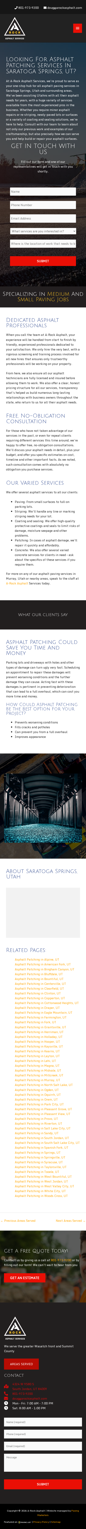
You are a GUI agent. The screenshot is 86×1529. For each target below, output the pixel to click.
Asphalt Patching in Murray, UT (37, 1080)
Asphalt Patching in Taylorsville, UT (41, 1166)
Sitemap (56, 1522)
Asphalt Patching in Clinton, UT (38, 993)
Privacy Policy (41, 1522)
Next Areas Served (71, 1220)
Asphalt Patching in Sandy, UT (37, 1133)
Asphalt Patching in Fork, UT (35, 1022)
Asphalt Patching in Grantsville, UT (40, 1027)
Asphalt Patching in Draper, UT (37, 1007)
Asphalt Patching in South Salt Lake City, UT (47, 1142)
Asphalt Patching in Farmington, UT (41, 1017)
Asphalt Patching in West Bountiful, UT (43, 1176)
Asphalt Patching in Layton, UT (37, 1056)
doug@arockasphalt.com (64, 7)
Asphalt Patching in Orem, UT (36, 1099)
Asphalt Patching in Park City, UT (39, 1104)
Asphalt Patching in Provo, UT (36, 1118)
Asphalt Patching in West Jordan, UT (41, 1181)
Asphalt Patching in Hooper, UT (37, 1041)
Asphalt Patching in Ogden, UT (37, 1089)
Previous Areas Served (17, 1220)
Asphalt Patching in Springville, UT (40, 1157)
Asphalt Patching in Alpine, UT (37, 959)
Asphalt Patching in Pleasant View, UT (42, 1113)
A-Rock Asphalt (17, 583)
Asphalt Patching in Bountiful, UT (39, 978)
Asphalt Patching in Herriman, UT (39, 1031)
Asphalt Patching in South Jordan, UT (42, 1137)
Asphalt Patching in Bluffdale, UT (39, 974)
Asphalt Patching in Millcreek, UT (39, 1075)
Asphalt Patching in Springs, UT (38, 1152)
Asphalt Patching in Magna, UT (37, 1065)
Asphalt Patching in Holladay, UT (39, 1036)
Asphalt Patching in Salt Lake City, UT (43, 1128)
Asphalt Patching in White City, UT (40, 1191)
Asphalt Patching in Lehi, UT (35, 1060)
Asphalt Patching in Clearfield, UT (39, 988)
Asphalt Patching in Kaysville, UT (39, 1046)
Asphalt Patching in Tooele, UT (37, 1171)
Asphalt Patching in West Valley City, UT (44, 1186)
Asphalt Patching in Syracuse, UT (39, 1162)
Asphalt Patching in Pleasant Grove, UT (43, 1109)
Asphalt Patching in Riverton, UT (38, 1123)
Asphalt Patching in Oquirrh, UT (38, 1094)
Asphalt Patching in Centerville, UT (40, 983)
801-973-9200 (28, 7)
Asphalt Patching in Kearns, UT (37, 1051)
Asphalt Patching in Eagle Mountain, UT (43, 1012)
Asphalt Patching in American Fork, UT (43, 964)
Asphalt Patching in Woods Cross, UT (41, 1195)
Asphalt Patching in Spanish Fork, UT (41, 1147)
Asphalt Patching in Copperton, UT (40, 998)
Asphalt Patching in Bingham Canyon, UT (44, 969)
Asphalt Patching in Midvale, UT (38, 1070)
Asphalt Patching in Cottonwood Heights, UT (47, 1002)
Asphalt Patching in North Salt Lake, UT (44, 1084)
